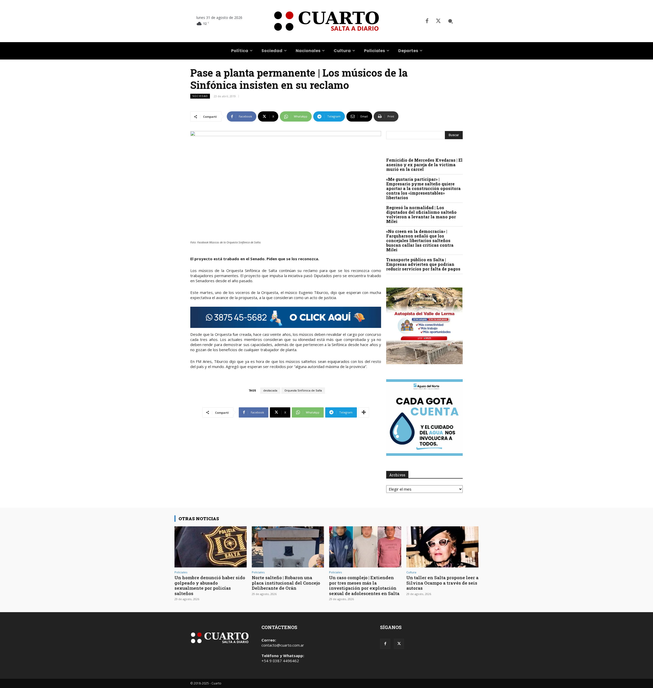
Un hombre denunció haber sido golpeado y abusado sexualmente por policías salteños (209, 585)
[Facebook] (427, 21)
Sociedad (200, 96)
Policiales (180, 572)
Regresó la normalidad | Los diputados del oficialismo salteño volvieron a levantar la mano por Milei (421, 214)
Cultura (411, 572)
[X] (438, 21)
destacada (270, 390)
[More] (363, 412)
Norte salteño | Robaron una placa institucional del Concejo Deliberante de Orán (286, 583)
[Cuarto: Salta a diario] (326, 21)
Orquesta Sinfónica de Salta (303, 390)
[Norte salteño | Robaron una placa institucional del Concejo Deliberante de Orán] (288, 546)
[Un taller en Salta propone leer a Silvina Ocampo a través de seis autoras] (442, 546)
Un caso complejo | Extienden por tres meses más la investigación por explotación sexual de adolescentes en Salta (364, 585)
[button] (450, 21)
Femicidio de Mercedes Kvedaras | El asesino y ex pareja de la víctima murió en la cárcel (424, 164)
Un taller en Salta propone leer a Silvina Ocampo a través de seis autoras (442, 583)
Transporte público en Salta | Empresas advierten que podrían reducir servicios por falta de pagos (423, 264)
